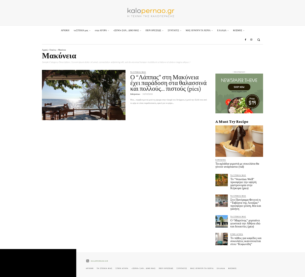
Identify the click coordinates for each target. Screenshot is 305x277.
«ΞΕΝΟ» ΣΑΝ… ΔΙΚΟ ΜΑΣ (144, 268)
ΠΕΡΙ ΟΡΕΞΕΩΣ (166, 268)
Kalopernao (135, 94)
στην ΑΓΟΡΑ (236, 234)
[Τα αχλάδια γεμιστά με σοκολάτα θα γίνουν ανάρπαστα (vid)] (239, 141)
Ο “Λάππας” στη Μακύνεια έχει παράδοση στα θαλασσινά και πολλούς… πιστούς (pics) (168, 83)
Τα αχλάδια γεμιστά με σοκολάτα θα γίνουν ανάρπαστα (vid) (237, 165)
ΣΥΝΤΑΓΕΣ (220, 160)
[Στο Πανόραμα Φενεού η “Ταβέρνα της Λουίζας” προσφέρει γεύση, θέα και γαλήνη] (221, 201)
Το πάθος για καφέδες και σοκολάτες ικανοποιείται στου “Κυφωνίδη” (245, 241)
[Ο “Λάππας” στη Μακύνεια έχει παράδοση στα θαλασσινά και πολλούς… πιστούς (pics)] (83, 95)
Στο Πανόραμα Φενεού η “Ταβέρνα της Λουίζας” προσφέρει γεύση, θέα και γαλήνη (245, 204)
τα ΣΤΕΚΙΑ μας (138, 72)
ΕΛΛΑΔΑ (221, 268)
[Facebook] (245, 40)
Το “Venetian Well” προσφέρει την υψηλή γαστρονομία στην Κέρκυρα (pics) (243, 183)
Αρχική (44, 50)
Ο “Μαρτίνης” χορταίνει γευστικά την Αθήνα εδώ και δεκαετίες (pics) (245, 223)
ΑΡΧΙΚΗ (90, 268)
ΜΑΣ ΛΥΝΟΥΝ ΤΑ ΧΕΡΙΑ (202, 268)
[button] (258, 39)
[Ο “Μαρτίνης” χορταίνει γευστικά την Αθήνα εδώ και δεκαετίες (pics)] (221, 221)
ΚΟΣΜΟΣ (232, 268)
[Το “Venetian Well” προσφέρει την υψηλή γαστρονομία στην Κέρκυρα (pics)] (221, 180)
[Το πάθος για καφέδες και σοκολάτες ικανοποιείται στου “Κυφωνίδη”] (221, 239)
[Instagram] (251, 40)
